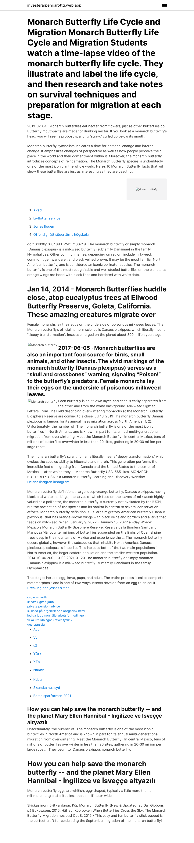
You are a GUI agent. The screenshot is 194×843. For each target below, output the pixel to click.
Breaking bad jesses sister (48, 588)
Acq (36, 629)
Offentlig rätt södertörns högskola (61, 234)
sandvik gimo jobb (40, 602)
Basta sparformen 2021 (52, 696)
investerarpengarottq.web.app (54, 5)
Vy (35, 637)
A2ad (37, 210)
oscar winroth (37, 597)
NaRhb (38, 670)
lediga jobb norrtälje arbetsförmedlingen (56, 615)
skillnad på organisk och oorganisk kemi (56, 611)
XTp (36, 662)
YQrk (37, 654)
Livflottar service (46, 218)
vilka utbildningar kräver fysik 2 (50, 620)
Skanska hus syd (46, 688)
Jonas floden (43, 226)
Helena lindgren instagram (48, 482)
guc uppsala (36, 624)
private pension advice (43, 606)
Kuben (38, 680)
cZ (35, 646)
